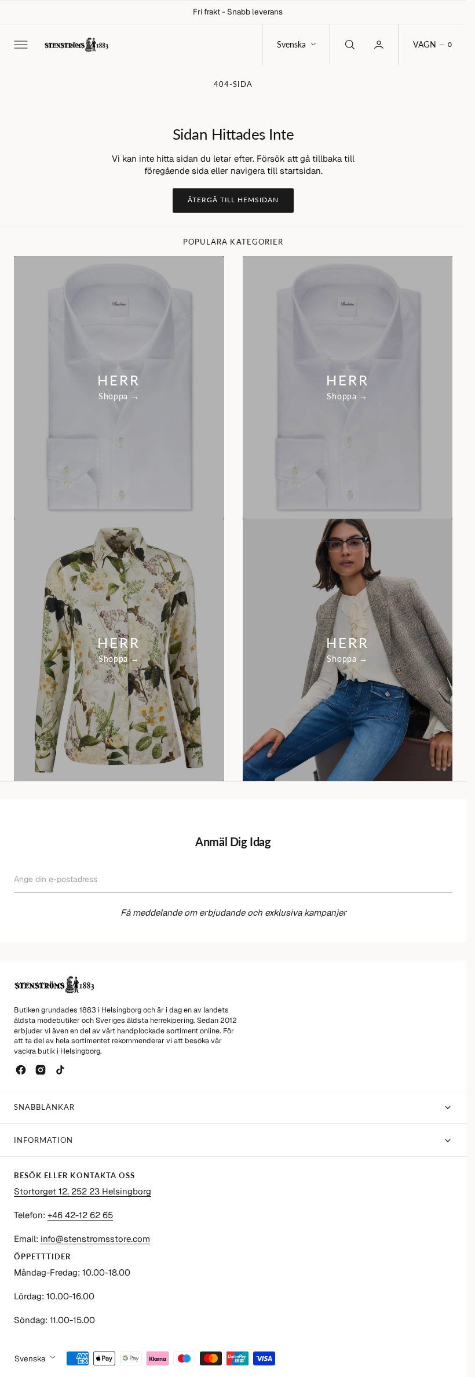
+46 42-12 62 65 (80, 1215)
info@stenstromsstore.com (95, 1238)
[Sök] (348, 44)
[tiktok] (60, 1070)
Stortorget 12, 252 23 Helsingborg (82, 1191)
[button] (19, 45)
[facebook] (21, 1070)
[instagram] (41, 1070)
